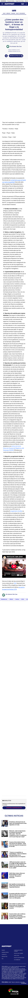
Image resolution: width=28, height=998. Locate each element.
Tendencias (4, 599)
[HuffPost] (6, 946)
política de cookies (18, 953)
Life (14, 10)
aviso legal (16, 955)
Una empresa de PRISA (14, 990)
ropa (22, 599)
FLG (15, 583)
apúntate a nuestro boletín (14, 807)
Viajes (17, 13)
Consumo (13, 13)
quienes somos (5, 952)
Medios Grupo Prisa (14, 994)
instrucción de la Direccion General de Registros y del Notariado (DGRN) (13, 448)
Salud (4, 13)
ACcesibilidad (17, 959)
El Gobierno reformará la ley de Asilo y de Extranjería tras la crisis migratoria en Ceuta (17, 823)
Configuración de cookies (18, 951)
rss (2, 958)
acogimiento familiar (16, 511)
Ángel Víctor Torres (20, 1)
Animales (8, 13)
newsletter (4, 956)
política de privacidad (19, 957)
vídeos (11, 599)
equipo (3, 950)
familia (17, 599)
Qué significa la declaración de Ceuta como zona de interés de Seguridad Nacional (17, 886)
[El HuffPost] (9, 4)
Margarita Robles (10, 1)
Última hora (22, 4)
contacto (4, 954)
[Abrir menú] (2, 4)
